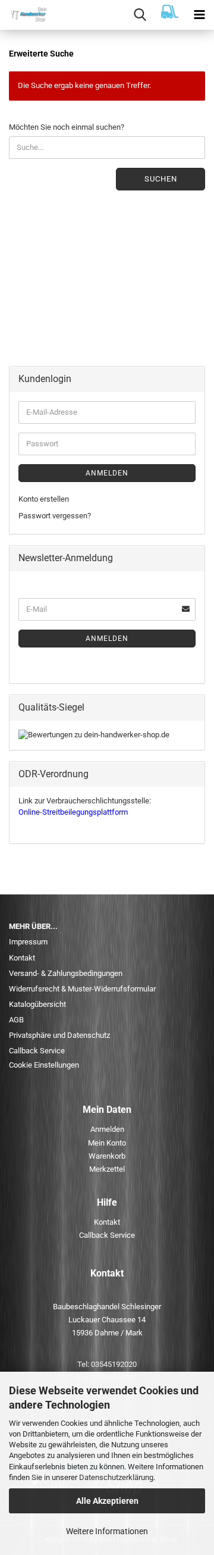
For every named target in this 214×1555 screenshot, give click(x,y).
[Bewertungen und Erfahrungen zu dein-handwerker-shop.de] (93, 734)
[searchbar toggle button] (140, 15)
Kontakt (22, 957)
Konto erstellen (43, 499)
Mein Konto (107, 1142)
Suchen (160, 178)
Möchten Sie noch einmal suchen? (66, 127)
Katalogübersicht (37, 1004)
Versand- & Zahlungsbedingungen (65, 973)
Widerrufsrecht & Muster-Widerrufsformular (82, 988)
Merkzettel (107, 1169)
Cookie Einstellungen (44, 1064)
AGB (16, 1019)
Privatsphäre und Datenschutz (59, 1035)
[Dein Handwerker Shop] (24, 15)
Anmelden (107, 473)
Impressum (28, 941)
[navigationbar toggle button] (199, 15)
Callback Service (37, 1050)
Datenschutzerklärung (116, 1477)
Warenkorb (107, 1156)
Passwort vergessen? (54, 515)
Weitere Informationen (107, 1531)
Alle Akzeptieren (107, 1501)
